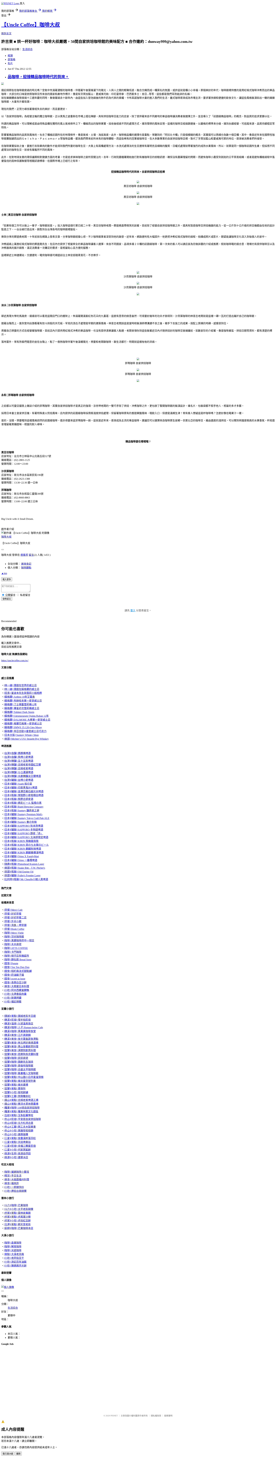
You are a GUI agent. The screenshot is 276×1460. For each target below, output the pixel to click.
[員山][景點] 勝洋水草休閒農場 (21, 1103)
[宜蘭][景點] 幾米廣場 (16, 1084)
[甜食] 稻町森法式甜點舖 (18, 971)
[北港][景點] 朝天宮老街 (17, 1224)
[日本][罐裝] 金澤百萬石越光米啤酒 (23, 791)
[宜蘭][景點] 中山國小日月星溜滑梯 (23, 1077)
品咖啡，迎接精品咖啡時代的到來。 (38, 77)
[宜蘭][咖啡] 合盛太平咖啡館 (20, 1069)
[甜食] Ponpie (11, 963)
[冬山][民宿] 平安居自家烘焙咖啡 (22, 1119)
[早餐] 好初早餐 (12, 913)
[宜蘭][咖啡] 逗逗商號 (16, 1058)
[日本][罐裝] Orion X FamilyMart (21, 856)
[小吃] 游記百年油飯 (15, 1261)
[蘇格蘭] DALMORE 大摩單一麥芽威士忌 (27, 719)
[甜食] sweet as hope (14, 978)
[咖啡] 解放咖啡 (12, 1246)
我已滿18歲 (8, 1454)
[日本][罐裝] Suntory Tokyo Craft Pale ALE (26, 818)
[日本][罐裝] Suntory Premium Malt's (23, 814)
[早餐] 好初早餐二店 (15, 917)
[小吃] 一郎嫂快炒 (14, 1187)
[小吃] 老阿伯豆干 (14, 1258)
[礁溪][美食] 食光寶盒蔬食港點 (21, 1039)
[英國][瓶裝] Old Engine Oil (18, 871)
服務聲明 (168, 1415)
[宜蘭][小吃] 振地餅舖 (16, 1092)
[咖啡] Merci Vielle (14, 932)
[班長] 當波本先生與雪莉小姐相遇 (23, 693)
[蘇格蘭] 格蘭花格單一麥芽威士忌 (23, 723)
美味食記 (26, 563)
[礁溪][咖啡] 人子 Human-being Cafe (23, 1027)
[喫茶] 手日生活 (12, 1175)
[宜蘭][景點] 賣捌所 (15, 1088)
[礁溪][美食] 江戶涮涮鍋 (17, 1035)
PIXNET (114, 1415)
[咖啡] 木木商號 (12, 944)
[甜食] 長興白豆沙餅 (15, 982)
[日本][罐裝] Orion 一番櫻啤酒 (20, 860)
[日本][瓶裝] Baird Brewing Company (23, 806)
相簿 (10, 55)
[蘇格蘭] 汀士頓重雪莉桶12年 (20, 704)
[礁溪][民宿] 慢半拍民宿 (17, 1019)
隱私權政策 (156, 1415)
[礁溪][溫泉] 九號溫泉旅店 (18, 1023)
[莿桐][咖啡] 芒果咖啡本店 (18, 1228)
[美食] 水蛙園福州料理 (16, 1179)
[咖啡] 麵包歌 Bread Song (17, 959)
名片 (10, 63)
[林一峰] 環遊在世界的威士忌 (20, 685)
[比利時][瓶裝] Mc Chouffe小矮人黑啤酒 (26, 879)
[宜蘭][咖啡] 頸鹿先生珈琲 (18, 1061)
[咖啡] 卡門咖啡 (12, 952)
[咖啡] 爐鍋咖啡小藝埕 (16, 1171)
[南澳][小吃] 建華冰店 (16, 1157)
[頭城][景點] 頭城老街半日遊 (20, 1016)
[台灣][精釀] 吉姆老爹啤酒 (18, 768)
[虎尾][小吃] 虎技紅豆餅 (17, 1220)
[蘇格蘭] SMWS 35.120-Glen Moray (23, 727)
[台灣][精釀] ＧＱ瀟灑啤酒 (18, 772)
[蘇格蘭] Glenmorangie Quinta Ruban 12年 (26, 716)
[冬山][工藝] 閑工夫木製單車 (20, 1126)
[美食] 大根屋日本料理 (16, 986)
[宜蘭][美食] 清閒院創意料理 (20, 1050)
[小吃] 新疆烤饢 (12, 997)
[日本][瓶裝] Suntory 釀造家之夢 (21, 810)
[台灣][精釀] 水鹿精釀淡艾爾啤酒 (22, 776)
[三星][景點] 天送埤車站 (17, 1142)
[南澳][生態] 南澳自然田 (17, 1153)
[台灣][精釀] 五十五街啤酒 (18, 760)
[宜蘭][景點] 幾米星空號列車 (20, 1081)
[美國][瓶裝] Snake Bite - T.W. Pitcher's (24, 867)
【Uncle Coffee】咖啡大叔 (30, 25)
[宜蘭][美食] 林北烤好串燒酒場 (21, 1042)
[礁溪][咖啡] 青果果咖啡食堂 (20, 1031)
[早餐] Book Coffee (14, 929)
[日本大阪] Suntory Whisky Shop (21, 735)
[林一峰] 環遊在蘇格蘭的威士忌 (21, 689)
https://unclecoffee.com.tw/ (14, 660)
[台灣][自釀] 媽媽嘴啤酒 (17, 753)
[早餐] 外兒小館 (12, 921)
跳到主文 (6, 33)
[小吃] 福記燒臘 (12, 1001)
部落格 (11, 59)
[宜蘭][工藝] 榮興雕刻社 (17, 1096)
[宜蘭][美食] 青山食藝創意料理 (21, 1046)
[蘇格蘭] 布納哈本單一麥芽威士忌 (23, 700)
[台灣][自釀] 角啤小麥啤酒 (18, 757)
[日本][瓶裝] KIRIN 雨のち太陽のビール (26, 845)
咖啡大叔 (6, 536)
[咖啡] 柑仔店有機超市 (16, 955)
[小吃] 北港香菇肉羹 (15, 994)
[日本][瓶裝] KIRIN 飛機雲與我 (21, 841)
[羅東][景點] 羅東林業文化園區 (21, 1111)
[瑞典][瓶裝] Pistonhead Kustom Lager (24, 864)
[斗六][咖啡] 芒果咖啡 (16, 1205)
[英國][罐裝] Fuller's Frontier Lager (22, 875)
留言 (31, 555)
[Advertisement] (17, 1356)
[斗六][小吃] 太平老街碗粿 (18, 1209)
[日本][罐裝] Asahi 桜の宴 (18, 783)
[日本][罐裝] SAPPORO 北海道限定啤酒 (26, 837)
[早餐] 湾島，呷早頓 (15, 925)
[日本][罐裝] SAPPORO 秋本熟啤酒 (23, 825)
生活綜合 (27, 49)
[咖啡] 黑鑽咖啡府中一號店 (19, 940)
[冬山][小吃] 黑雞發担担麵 (18, 1130)
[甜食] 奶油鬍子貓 (14, 974)
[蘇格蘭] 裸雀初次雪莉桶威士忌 (21, 708)
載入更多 (7, 579)
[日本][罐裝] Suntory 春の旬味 (20, 822)
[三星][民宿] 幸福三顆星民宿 (20, 1146)
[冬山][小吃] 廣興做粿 (16, 1134)
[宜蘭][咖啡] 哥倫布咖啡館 (18, 1065)
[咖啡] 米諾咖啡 (12, 1250)
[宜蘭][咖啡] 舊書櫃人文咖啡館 (21, 1073)
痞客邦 (24, 555)
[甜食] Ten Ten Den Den (16, 967)
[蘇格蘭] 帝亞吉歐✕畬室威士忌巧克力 (25, 731)
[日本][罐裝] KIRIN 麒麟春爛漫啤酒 (24, 852)
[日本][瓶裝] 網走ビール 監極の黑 (23, 803)
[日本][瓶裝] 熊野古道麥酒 (18, 799)
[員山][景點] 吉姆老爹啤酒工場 (21, 1100)
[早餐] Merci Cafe (13, 910)
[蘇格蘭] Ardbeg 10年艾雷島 (19, 696)
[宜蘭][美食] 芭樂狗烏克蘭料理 (21, 1054)
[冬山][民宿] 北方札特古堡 (18, 1123)
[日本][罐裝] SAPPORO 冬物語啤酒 (23, 829)
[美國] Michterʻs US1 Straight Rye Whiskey (26, 738)
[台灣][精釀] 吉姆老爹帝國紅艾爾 (22, 764)
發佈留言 (7, 599)
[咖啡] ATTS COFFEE (16, 948)
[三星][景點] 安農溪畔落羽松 (20, 1138)
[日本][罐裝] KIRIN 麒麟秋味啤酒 (22, 848)
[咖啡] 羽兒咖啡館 (14, 936)
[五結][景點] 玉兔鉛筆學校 (18, 1115)
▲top (4, 573)
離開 (18, 1454)
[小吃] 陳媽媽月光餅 (15, 1265)
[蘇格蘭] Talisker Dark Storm (19, 712)
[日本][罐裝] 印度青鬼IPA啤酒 (20, 787)
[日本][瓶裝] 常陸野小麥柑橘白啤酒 (23, 795)
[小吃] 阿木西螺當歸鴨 (16, 990)
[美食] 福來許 (11, 1183)
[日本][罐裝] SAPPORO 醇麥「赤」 (23, 833)
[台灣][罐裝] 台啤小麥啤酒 (18, 780)
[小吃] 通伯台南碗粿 (15, 1191)
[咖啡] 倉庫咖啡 (12, 1242)
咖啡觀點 (26, 567)
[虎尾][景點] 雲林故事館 (17, 1213)
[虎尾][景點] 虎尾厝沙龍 (17, 1216)
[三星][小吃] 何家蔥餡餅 (17, 1149)
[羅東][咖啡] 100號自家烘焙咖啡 (22, 1107)
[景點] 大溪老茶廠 (14, 1254)
